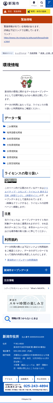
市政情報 (33, 53)
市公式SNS (41, 379)
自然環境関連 (13, 139)
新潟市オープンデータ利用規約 (22, 260)
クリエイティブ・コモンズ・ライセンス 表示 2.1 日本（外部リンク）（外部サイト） (26, 192)
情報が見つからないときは (25, 318)
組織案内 (24, 379)
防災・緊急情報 (14, 11)
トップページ (20, 53)
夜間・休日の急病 (38, 11)
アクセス (8, 379)
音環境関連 (12, 157)
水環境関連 (12, 151)
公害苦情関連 (13, 163)
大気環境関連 (13, 145)
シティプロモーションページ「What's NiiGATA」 (25, 288)
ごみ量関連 (12, 126)
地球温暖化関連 (14, 132)
